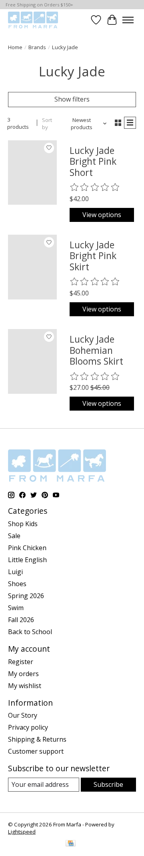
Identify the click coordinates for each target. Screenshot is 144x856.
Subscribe (108, 784)
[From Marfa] (33, 20)
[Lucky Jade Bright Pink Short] (32, 172)
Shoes (17, 583)
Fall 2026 (21, 619)
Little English (27, 559)
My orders (23, 673)
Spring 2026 (26, 595)
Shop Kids (23, 523)
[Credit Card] (71, 844)
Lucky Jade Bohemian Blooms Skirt (96, 350)
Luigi (15, 571)
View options (101, 214)
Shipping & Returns (37, 739)
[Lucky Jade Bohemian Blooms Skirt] (32, 361)
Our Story (22, 715)
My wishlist (24, 685)
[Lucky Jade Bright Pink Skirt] (32, 267)
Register (20, 661)
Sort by (47, 123)
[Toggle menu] (128, 20)
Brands (37, 47)
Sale (14, 535)
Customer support (36, 751)
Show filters (72, 99)
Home (15, 47)
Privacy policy (28, 727)
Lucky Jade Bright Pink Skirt (93, 255)
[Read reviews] (95, 187)
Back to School (30, 631)
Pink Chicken (27, 547)
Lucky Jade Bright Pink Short (93, 161)
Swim (16, 607)
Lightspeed (22, 831)
